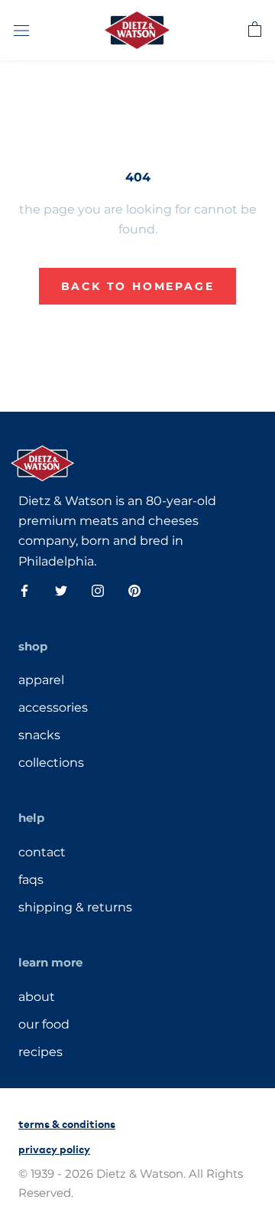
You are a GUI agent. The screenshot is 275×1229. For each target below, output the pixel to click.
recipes (40, 1052)
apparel (41, 680)
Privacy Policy (54, 1148)
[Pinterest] (134, 590)
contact (42, 852)
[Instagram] (98, 590)
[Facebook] (24, 590)
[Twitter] (61, 590)
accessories (53, 707)
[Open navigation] (21, 30)
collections (51, 762)
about (36, 996)
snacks (39, 735)
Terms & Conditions (66, 1123)
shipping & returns (75, 907)
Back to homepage (138, 286)
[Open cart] (254, 29)
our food (44, 1024)
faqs (31, 879)
